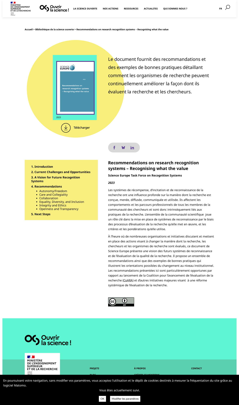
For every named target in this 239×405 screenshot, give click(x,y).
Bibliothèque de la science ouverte (54, 29)
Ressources (131, 8)
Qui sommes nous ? (175, 8)
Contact (196, 368)
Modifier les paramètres (125, 399)
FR (220, 8)
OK (102, 399)
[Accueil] (54, 8)
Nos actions (110, 8)
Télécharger (81, 127)
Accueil (29, 29)
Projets (94, 368)
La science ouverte (85, 8)
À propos (140, 368)
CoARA (128, 280)
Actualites (151, 8)
